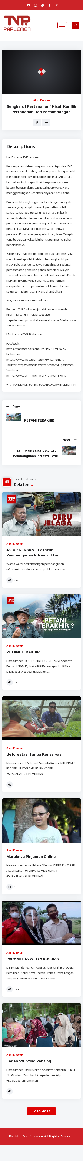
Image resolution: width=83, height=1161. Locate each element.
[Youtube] (28, 5)
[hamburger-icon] (62, 25)
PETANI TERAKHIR (39, 420)
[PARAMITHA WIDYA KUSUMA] (41, 923)
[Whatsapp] (42, 5)
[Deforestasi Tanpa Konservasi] (41, 718)
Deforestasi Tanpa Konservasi (34, 754)
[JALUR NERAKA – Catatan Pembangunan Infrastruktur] (41, 514)
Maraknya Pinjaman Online (31, 856)
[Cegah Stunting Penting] (41, 1025)
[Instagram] (35, 5)
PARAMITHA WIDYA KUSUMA (32, 959)
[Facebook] (49, 5)
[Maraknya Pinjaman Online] (41, 820)
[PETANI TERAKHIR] (41, 616)
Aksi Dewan (41, 100)
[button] (75, 25)
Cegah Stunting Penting (28, 1061)
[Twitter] (56, 5)
